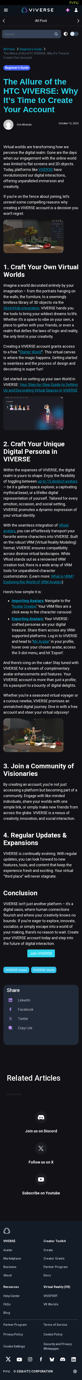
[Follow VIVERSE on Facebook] (41, 1359)
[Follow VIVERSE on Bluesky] (52, 1359)
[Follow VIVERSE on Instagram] (30, 1359)
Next (78, 20)
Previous (4, 20)
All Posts (9, 49)
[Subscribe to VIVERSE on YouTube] (19, 1359)
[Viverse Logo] (37, 10)
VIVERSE (45, 169)
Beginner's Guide (31, 49)
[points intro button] (67, 10)
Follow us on (41, 1162)
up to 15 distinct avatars (58, 481)
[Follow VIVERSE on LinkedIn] (74, 1359)
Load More (14, 1094)
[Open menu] (5, 10)
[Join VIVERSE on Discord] (63, 1359)
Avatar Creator (24, 606)
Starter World (30, 352)
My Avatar (41, 641)
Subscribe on (41, 1193)
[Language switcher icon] (75, 1371)
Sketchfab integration (21, 308)
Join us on (41, 1131)
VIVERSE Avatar (16, 970)
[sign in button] (76, 10)
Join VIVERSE (41, 953)
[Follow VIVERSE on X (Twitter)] (8, 1359)
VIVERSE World (43, 970)
